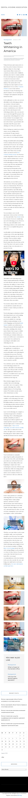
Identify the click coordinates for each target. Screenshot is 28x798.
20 (13, 744)
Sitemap (20, 795)
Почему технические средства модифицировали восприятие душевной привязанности (13, 718)
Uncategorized (8, 39)
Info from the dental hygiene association (12, 678)
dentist (19, 217)
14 (16, 741)
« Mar (2, 757)
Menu (3, 14)
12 (9, 741)
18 (5, 744)
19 (9, 744)
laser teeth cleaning (9, 548)
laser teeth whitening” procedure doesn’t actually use (13, 427)
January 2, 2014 (17, 39)
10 (2, 741)
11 (5, 741)
